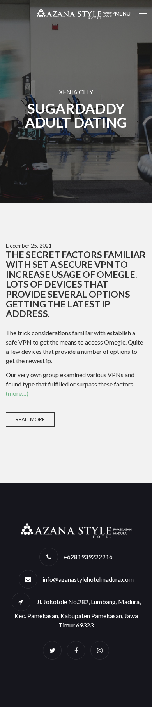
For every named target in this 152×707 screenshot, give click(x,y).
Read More (30, 419)
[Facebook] (76, 650)
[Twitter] (52, 650)
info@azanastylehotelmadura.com (88, 579)
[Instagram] (99, 650)
